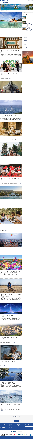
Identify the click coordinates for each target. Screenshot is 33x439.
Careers (9, 426)
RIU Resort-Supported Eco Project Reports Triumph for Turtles (10, 295)
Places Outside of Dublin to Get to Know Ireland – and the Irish (10, 74)
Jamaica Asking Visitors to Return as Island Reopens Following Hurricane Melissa (10, 200)
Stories (3, 10)
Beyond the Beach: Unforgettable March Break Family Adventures (10, 94)
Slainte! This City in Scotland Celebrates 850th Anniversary (9, 338)
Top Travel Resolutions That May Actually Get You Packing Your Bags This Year (9, 157)
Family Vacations (25, 40)
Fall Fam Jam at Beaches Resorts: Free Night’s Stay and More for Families (29, 17)
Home (1, 10)
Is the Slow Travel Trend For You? (6, 136)
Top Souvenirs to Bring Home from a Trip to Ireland (9, 361)
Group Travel (25, 37)
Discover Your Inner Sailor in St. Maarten (8, 115)
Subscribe (29, 426)
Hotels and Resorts (25, 47)
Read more (1, 56)
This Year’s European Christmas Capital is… (8, 248)
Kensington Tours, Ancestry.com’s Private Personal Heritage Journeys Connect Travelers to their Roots (29, 23)
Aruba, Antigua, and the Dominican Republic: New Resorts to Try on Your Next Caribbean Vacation (10, 383)
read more (27, 19)
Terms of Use (10, 428)
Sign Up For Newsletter (30, 0)
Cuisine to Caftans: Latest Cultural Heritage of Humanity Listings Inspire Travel (10, 225)
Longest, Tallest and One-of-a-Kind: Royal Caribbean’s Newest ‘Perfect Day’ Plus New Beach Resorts (10, 272)
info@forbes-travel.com (2, 0)
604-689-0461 (7, 0)
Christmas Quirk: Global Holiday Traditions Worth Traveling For (9, 179)
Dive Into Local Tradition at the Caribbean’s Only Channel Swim (10, 405)
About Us (10, 425)
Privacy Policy (10, 427)
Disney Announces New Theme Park (6, 315)
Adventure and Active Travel (26, 41)
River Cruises (24, 44)
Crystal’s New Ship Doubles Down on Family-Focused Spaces (9, 51)
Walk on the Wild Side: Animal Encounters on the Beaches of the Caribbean (10, 29)
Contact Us (16, 420)
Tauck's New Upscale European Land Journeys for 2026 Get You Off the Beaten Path (29, 29)
